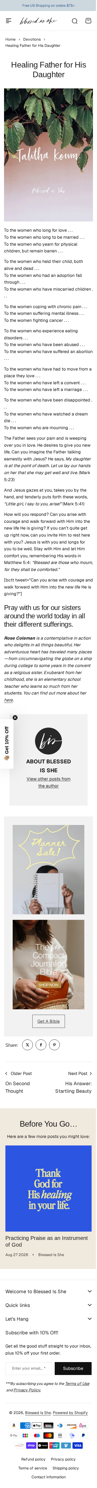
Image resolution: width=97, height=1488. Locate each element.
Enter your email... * (29, 1368)
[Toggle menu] (9, 21)
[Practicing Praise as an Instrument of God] (48, 1188)
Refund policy (31, 1459)
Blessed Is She (36, 1412)
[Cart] (88, 21)
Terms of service (30, 1468)
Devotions (32, 39)
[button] (6, 744)
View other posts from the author (49, 782)
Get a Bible (48, 1021)
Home (10, 39)
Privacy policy (61, 1459)
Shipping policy (63, 1468)
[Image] (48, 870)
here (8, 700)
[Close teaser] (15, 717)
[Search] (74, 21)
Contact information (46, 1476)
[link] (27, 1044)
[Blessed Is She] (38, 21)
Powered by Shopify (68, 1412)
